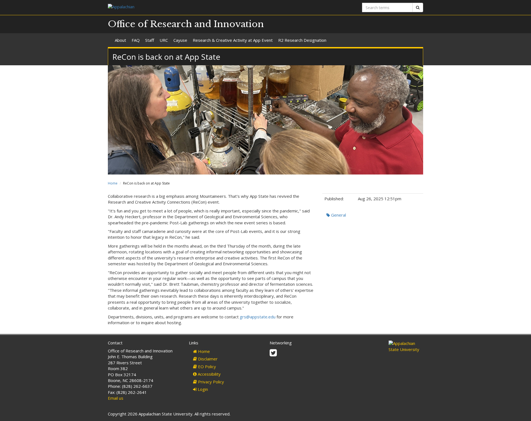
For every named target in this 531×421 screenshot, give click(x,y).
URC (164, 40)
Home (113, 183)
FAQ (136, 40)
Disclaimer (207, 359)
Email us (115, 398)
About (120, 40)
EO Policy (206, 366)
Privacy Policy (210, 381)
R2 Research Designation (302, 40)
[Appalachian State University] (184, 7)
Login (202, 389)
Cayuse (180, 40)
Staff (149, 40)
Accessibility (209, 374)
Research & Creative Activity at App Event (233, 40)
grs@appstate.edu (257, 316)
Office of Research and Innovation (186, 24)
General (338, 215)
